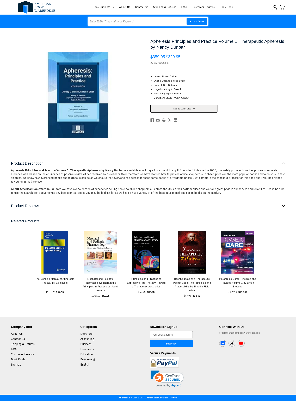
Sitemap (16, 364)
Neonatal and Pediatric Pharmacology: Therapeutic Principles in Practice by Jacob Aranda (100, 284)
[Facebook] (152, 120)
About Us (124, 7)
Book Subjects (102, 7)
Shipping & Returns (164, 7)
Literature (86, 333)
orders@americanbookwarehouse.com (239, 332)
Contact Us (141, 7)
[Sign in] (274, 7)
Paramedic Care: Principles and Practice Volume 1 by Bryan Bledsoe (237, 282)
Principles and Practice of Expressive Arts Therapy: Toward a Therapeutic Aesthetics (146, 282)
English (84, 364)
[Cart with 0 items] (282, 7)
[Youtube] (241, 343)
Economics (87, 349)
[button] (167, 378)
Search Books (196, 21)
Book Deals (226, 7)
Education (86, 354)
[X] (169, 120)
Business (85, 344)
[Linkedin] (175, 120)
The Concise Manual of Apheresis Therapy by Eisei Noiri (54, 280)
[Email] (158, 120)
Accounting (87, 339)
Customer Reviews (204, 7)
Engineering (87, 359)
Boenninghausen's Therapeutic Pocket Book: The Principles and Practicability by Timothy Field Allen (192, 284)
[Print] (163, 120)
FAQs (184, 7)
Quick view (54, 252)
